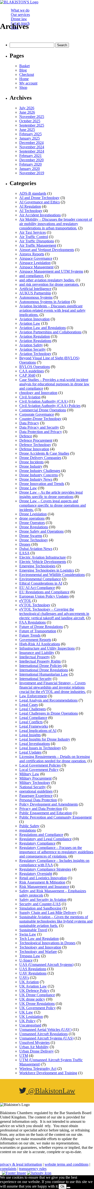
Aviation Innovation (34, 319)
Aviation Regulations (35, 341)
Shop (23, 87)
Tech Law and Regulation (39, 939)
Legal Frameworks (33, 726)
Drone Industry (30, 466)
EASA (24, 553)
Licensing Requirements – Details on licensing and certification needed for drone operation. (54, 759)
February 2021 (30, 156)
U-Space (26, 960)
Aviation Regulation (34, 336)
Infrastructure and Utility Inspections (47, 648)
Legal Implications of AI (37, 731)
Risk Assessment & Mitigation (42, 882)
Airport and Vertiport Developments (46, 250)
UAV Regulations (33, 973)
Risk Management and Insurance (44, 887)
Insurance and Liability (36, 653)
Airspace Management (36, 267)
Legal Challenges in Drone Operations (48, 713)
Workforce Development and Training (48, 1073)
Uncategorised (30, 1025)
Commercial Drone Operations (42, 410)
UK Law (26, 1012)
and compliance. (31, 276)
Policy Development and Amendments (48, 804)
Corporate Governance (36, 414)
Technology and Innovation (40, 947)
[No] (68, 1187)
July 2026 (26, 108)
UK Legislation (31, 1017)
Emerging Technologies (37, 566)
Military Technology (34, 783)
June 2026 (27, 112)
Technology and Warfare (38, 952)
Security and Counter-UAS (40, 904)
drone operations (32, 518)
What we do (20, 10)
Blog (23, 70)
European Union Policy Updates (44, 596)
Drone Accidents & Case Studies (44, 453)
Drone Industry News (35, 479)
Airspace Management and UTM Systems (51, 271)
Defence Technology (35, 445)
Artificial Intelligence (35, 289)
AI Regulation (30, 206)
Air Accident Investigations (40, 215)
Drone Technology (33, 540)
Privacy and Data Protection (40, 809)
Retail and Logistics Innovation (43, 878)
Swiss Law (27, 934)
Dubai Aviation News (35, 549)
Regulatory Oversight (35, 874)
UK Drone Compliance (37, 995)
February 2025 (30, 134)
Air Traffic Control (33, 237)
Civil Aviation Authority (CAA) (43, 401)
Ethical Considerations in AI (40, 583)
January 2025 (29, 138)
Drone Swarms (30, 536)
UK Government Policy (37, 1008)
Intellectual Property (34, 657)
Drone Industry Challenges (39, 471)
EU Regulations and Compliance (44, 592)
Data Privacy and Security (39, 427)
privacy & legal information (21, 1164)
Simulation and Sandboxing (40, 908)
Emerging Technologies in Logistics (46, 570)
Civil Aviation (29, 397)
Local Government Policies (40, 765)
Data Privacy (29, 423)
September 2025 (31, 125)
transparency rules (33, 1169)
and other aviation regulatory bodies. (47, 280)
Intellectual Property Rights (40, 661)
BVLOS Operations (34, 367)
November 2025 (31, 117)
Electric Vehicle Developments (42, 562)
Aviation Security (32, 349)
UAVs (24, 978)
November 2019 (31, 173)
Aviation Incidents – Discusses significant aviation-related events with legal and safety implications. (52, 310)
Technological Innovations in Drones (47, 943)
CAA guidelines (31, 371)
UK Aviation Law (33, 986)
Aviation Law (29, 323)
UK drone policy (32, 999)
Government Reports (35, 640)
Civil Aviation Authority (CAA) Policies (50, 406)
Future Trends (29, 635)
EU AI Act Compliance (37, 588)
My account (28, 83)
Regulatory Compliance (37, 843)
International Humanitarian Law (43, 674)
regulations (27, 830)
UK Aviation (29, 982)
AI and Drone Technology (39, 198)
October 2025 (29, 121)
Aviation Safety (31, 345)
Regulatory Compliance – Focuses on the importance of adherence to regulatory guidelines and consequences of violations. (56, 852)
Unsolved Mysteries (34, 1042)
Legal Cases (28, 705)
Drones (24, 544)
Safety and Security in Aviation (43, 900)
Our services (20, 15)
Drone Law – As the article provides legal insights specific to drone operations (51, 494)
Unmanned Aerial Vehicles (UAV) (45, 1029)
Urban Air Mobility (34, 1047)
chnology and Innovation (38, 393)
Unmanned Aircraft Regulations (43, 1034)
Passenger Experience (36, 796)
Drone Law (28, 488)
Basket (24, 66)
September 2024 (31, 151)
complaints (8, 1169)
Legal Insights (30, 735)
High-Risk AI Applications (39, 644)
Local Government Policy (39, 770)
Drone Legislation (33, 514)
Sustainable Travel (33, 930)
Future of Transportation (37, 631)
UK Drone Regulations (37, 1004)
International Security (35, 679)
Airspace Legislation (35, 263)
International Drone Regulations (43, 670)
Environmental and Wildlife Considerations (52, 575)
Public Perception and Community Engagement (55, 817)
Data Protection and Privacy (40, 432)
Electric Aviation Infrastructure (42, 557)
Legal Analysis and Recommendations (48, 700)
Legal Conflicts (31, 722)
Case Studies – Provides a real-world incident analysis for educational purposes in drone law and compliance (54, 384)
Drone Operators (32, 523)
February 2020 (30, 164)
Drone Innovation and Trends (41, 484)
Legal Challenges (32, 709)
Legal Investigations (34, 744)
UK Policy (27, 1021)
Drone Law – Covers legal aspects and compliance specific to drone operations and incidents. (52, 505)
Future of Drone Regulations (41, 627)
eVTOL (25, 601)
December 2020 (31, 160)
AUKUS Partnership (35, 293)
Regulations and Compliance (41, 835)
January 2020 (29, 169)
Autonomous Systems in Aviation (44, 302)
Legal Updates (30, 752)
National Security (32, 787)
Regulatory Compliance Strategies (45, 869)
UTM (23, 1055)
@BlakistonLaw (50, 1091)
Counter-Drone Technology (40, 419)
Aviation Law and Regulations (42, 328)
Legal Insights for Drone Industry (44, 739)
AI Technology (30, 211)
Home (24, 79)
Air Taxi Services (32, 232)
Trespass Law (29, 956)
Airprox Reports (31, 254)
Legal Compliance (33, 718)
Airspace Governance (35, 258)
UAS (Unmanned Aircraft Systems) (46, 965)
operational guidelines (36, 791)
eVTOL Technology (34, 605)
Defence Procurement (35, 440)
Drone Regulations (33, 527)
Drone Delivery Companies (40, 458)
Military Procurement (35, 778)
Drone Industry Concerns (38, 475)
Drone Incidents (31, 462)
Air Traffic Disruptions (36, 241)
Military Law (29, 774)
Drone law (19, 19)
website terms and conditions (66, 1164)
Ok (62, 1186)
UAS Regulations (32, 969)
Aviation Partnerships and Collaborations (50, 332)
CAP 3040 (27, 375)
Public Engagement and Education (45, 813)
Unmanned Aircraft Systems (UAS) (46, 1038)
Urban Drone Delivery (36, 1051)
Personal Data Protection (38, 800)
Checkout (26, 74)
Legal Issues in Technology (40, 748)
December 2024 (31, 143)
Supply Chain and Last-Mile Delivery (48, 913)
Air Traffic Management (37, 245)
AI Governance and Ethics (39, 202)
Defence (25, 436)
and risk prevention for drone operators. (49, 284)
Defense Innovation (34, 449)
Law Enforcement (33, 696)
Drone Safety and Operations (41, 531)
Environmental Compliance (40, 579)
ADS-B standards (32, 193)
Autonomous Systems (36, 297)
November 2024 (31, 147)
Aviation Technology (35, 354)
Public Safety (29, 826)
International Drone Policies (40, 666)
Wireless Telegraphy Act (37, 1068)
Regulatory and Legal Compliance (45, 839)
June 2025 (27, 130)
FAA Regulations (32, 622)
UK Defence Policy (34, 991)
